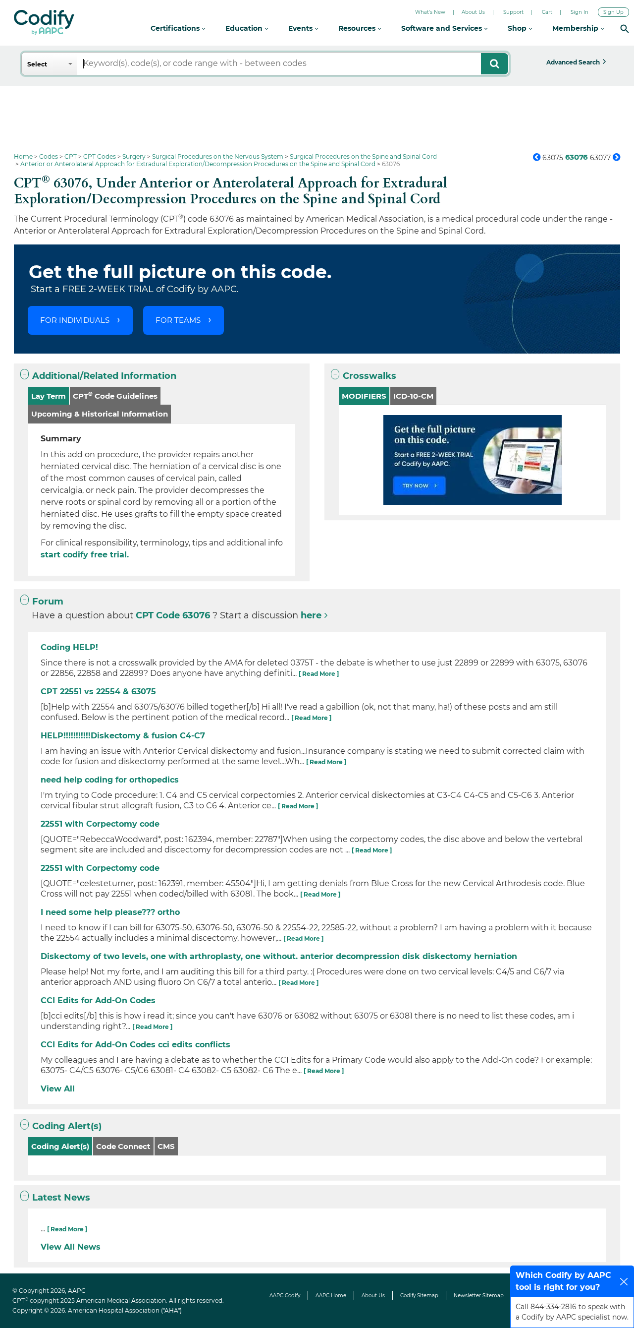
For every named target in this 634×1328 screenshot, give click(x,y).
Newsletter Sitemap (479, 1295)
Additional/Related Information (104, 375)
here (311, 615)
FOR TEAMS (178, 320)
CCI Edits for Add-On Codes (98, 1000)
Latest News (61, 1197)
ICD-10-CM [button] (413, 396)
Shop (518, 28)
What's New (430, 12)
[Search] (624, 28)
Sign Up (613, 12)
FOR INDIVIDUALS (74, 320)
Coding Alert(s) (67, 1126)
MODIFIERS (364, 396)
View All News (71, 1247)
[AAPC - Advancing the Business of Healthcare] (44, 22)
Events (301, 28)
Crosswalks (369, 375)
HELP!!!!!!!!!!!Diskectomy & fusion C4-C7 (123, 735)
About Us (473, 12)
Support (513, 12)
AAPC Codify (284, 1295)
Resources (357, 28)
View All (58, 1088)
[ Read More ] (319, 673)
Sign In (579, 12)
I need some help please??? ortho (110, 912)
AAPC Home (331, 1295)
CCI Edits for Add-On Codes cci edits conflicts (135, 1044)
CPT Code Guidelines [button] (115, 395)
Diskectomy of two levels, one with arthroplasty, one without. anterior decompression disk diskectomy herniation (279, 956)
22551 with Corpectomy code (100, 824)
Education (244, 28)
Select (37, 64)
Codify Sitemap (419, 1295)
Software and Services (442, 28)
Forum (47, 601)
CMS (166, 1146)
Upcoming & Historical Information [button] (99, 414)
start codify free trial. (85, 554)
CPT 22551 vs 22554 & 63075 (98, 691)
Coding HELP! (69, 647)
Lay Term (48, 396)
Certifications (176, 28)
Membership (576, 28)
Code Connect (123, 1146)
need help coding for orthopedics (110, 780)
